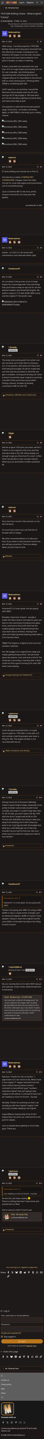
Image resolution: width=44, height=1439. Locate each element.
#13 (40, 1072)
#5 (41, 355)
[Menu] (2, 2)
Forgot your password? (11, 1333)
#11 (40, 892)
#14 (40, 1183)
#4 (41, 277)
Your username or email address (15, 1315)
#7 (41, 516)
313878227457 (27, 177)
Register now (31, 1346)
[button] (21, 1376)
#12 (40, 979)
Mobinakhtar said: (11, 898)
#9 (41, 726)
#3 (41, 248)
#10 (40, 797)
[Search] (41, 2)
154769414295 (8, 180)
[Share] (37, 41)
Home (3, 1393)
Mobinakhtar (8, 21)
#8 (41, 604)
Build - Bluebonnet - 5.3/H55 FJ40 (18, 997)
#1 (41, 41)
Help (3, 1389)
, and (20, 395)
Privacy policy (6, 1384)
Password (5, 1324)
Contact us (5, 1380)
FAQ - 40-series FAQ (19, 1214)
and (18, 675)
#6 (41, 443)
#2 (41, 167)
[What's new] (37, 2)
